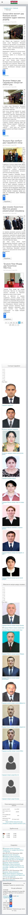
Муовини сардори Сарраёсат (10, 429)
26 (13, 325)
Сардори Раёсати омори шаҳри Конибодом (10, 678)
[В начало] (6, 322)
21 (14, 322)
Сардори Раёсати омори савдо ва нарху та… (13, 502)
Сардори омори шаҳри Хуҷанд (10, 799)
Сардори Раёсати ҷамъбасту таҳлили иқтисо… (12, 528)
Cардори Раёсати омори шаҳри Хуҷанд (13, 625)
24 (22, 322)
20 (11, 322)
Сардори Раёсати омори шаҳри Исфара (13, 654)
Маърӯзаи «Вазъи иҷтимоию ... (11, 862)
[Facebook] (14, 71)
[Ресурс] (11, 906)
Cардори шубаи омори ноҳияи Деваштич (13, 703)
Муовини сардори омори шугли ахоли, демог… (12, 453)
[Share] (14, 73)
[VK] (11, 901)
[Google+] (11, 903)
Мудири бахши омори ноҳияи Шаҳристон (13, 727)
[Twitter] (11, 898)
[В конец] (18, 325)
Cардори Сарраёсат (7, 405)
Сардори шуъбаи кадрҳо (9, 478)
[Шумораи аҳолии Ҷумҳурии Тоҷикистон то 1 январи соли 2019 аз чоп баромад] (14, 850)
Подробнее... (7, 201)
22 (16, 322)
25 (10, 325)
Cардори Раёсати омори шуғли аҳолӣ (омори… (12, 578)
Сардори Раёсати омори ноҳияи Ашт (12, 630)
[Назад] (8, 322)
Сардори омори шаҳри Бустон (10, 775)
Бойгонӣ (15, 8)
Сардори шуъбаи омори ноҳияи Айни (12, 751)
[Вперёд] (16, 325)
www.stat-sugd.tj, (7, 896)
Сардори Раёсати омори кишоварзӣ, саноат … (13, 553)
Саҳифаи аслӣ (8, 8)
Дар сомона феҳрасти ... (9, 880)
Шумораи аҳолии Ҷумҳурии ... (11, 855)
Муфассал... (6, 75)
